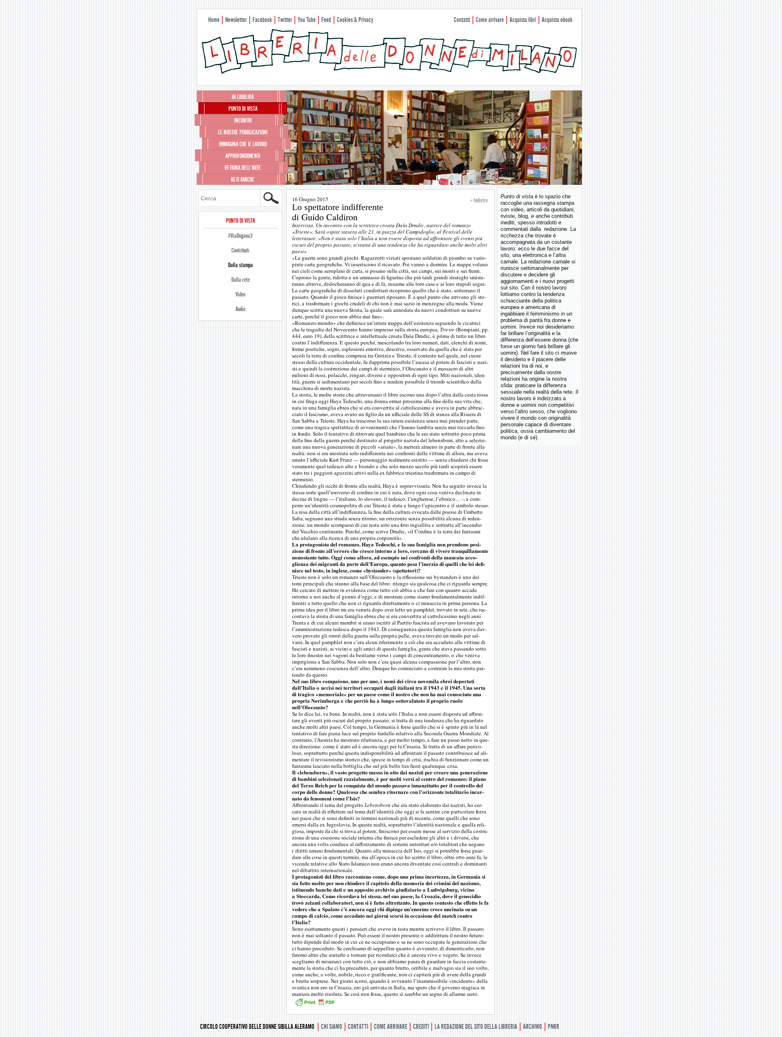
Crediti (421, 1026)
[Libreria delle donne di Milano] (389, 72)
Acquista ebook (557, 19)
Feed (326, 19)
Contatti (462, 19)
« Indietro (479, 200)
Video (240, 294)
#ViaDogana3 (240, 235)
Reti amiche (243, 179)
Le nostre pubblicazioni (243, 132)
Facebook (262, 19)
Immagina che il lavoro (243, 144)
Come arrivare (490, 19)
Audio (240, 309)
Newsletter (236, 19)
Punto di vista (242, 108)
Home (214, 19)
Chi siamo (331, 1026)
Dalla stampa (240, 265)
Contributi (240, 250)
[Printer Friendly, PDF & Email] (315, 1004)
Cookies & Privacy (355, 19)
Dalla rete (240, 279)
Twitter (285, 19)
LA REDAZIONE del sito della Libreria (476, 1026)
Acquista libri (523, 19)
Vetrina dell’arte (242, 167)
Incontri (243, 120)
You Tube (307, 19)
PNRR (553, 1026)
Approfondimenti (242, 156)
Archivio (532, 1026)
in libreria (243, 97)
